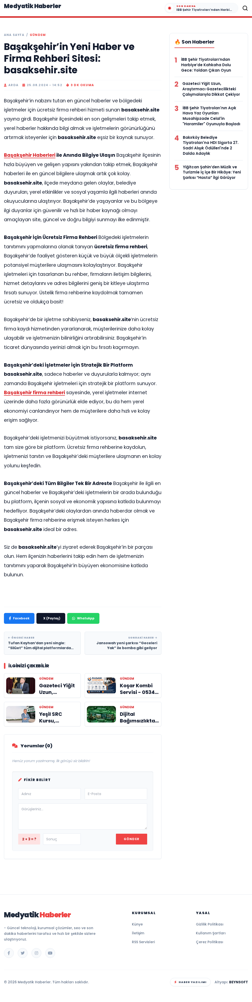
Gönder (131, 839)
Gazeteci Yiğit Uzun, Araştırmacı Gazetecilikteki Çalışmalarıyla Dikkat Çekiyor (211, 89)
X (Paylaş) (51, 618)
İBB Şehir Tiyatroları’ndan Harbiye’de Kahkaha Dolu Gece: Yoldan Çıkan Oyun (206, 65)
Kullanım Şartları (211, 933)
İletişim (138, 933)
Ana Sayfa (14, 35)
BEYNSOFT (238, 982)
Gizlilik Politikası (209, 924)
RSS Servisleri (143, 941)
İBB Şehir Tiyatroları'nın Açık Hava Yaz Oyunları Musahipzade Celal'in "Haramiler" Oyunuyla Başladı (211, 115)
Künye (137, 924)
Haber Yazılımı (192, 982)
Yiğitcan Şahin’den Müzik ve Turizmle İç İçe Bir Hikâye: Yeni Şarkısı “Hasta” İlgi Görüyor (212, 172)
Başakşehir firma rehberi (34, 392)
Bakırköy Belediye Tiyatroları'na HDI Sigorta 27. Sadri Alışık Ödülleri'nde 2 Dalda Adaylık (210, 145)
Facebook (21, 618)
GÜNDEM (38, 35)
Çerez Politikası (209, 941)
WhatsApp (85, 618)
